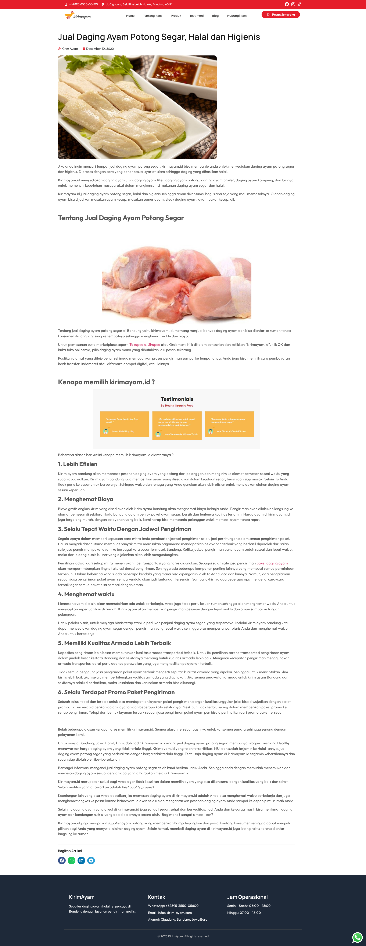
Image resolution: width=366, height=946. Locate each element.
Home (130, 16)
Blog (215, 16)
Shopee (154, 344)
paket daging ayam (272, 563)
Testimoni (197, 16)
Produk (176, 16)
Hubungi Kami (237, 16)
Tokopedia (137, 344)
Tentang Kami (152, 16)
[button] (62, 860)
